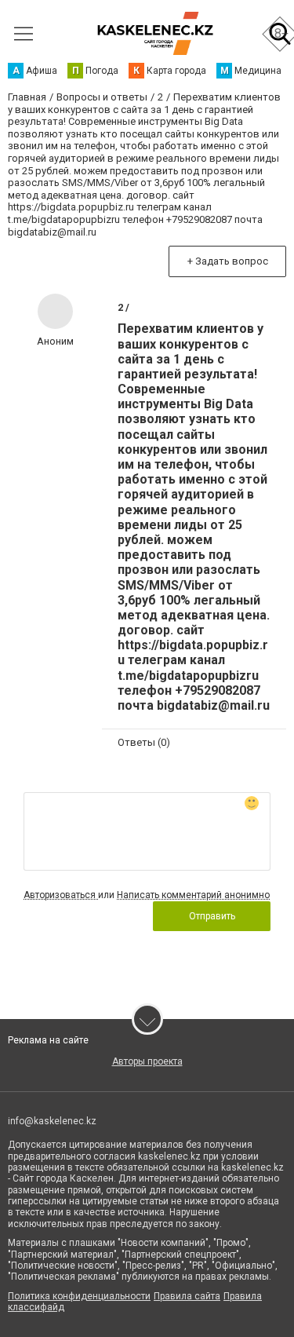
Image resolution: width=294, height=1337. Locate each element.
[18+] (155, 33)
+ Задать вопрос (227, 261)
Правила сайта (187, 1296)
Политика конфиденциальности (79, 1296)
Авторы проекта (147, 1061)
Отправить (212, 916)
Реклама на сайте (48, 1040)
